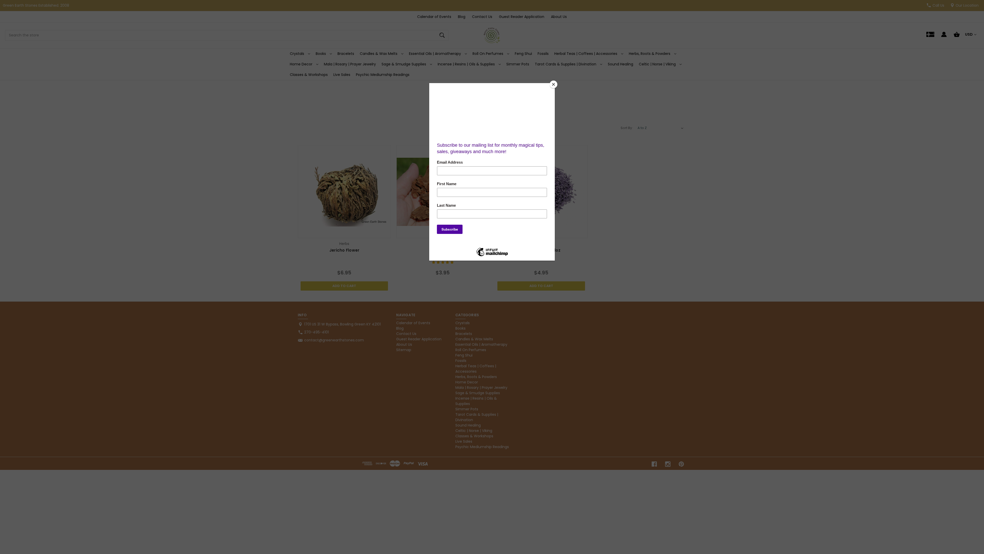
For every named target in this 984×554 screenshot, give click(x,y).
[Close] (553, 84)
